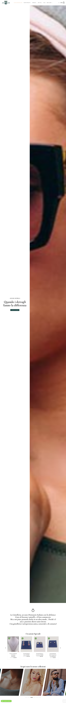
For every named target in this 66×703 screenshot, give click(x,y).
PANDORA (34, 2)
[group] (33, 682)
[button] (6, 648)
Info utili (39, 2)
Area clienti (49, 2)
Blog (44, 2)
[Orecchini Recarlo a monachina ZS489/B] (26, 651)
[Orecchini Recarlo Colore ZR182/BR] (13, 651)
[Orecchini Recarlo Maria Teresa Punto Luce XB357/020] (39, 651)
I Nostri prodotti (27, 2)
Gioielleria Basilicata (18, 2)
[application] (30, 2)
